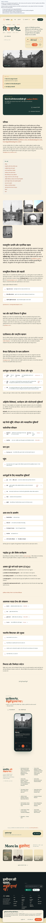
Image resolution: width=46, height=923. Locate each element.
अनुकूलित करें (23, 919)
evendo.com (13, 152)
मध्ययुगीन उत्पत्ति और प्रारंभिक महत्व (11, 166)
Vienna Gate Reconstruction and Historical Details (38, 780)
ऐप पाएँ (41, 19)
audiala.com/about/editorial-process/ (17, 12)
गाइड (15, 19)
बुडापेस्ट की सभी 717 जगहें (22, 865)
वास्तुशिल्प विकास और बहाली (10, 168)
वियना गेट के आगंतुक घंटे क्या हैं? (11, 78)
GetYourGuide (27, 556)
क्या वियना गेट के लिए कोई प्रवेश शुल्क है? (13, 83)
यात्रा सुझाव (15, 901)
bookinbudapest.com (35, 140)
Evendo (38, 432)
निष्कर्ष (6, 189)
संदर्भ (6, 191)
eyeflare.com (22, 140)
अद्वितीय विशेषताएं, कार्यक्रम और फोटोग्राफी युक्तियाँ (14, 179)
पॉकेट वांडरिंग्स (37, 440)
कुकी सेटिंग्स (40, 901)
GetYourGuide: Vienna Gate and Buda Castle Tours (25, 804)
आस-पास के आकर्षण (8, 183)
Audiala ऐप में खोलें (35, 45)
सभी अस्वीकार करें (30, 919)
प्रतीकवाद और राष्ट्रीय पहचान (10, 172)
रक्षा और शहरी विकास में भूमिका (10, 170)
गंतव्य (11, 19)
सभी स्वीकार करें (38, 919)
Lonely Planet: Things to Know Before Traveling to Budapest (25, 811)
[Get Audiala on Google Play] (36, 890)
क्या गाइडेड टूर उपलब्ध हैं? (10, 86)
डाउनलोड (15, 905)
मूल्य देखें (19, 19)
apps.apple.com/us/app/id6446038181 (14, 9)
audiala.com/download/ (17, 11)
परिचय (6, 164)
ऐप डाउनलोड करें (40, 44)
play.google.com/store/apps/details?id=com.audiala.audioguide (20, 10)
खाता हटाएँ (39, 903)
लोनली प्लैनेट (39, 382)
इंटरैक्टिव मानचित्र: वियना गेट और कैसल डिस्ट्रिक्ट (12, 592)
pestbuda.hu (6, 304)
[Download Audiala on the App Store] (28, 890)
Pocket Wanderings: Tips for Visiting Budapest (38, 804)
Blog (22, 902)
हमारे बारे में (23, 897)
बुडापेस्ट (14, 24)
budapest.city (6, 152)
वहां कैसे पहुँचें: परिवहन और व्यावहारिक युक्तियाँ (13, 181)
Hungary (9, 24)
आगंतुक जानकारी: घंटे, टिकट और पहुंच (11, 176)
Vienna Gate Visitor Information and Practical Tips (38, 791)
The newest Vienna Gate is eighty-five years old (24, 791)
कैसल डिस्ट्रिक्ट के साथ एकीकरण (11, 174)
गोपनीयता (39, 897)
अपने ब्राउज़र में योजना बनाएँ (35, 111)
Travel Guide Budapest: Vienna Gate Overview (37, 811)
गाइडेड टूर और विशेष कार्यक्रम (10, 185)
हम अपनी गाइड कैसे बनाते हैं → (34, 827)
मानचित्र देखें (8, 36)
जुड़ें (41, 886)
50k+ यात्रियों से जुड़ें (22, 709)
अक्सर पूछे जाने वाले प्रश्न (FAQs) (11, 187)
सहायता (31, 897)
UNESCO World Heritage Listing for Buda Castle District (25, 797)
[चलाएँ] (28, 39)
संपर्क (30, 902)
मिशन (22, 904)
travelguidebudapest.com (11, 142)
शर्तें (38, 899)
